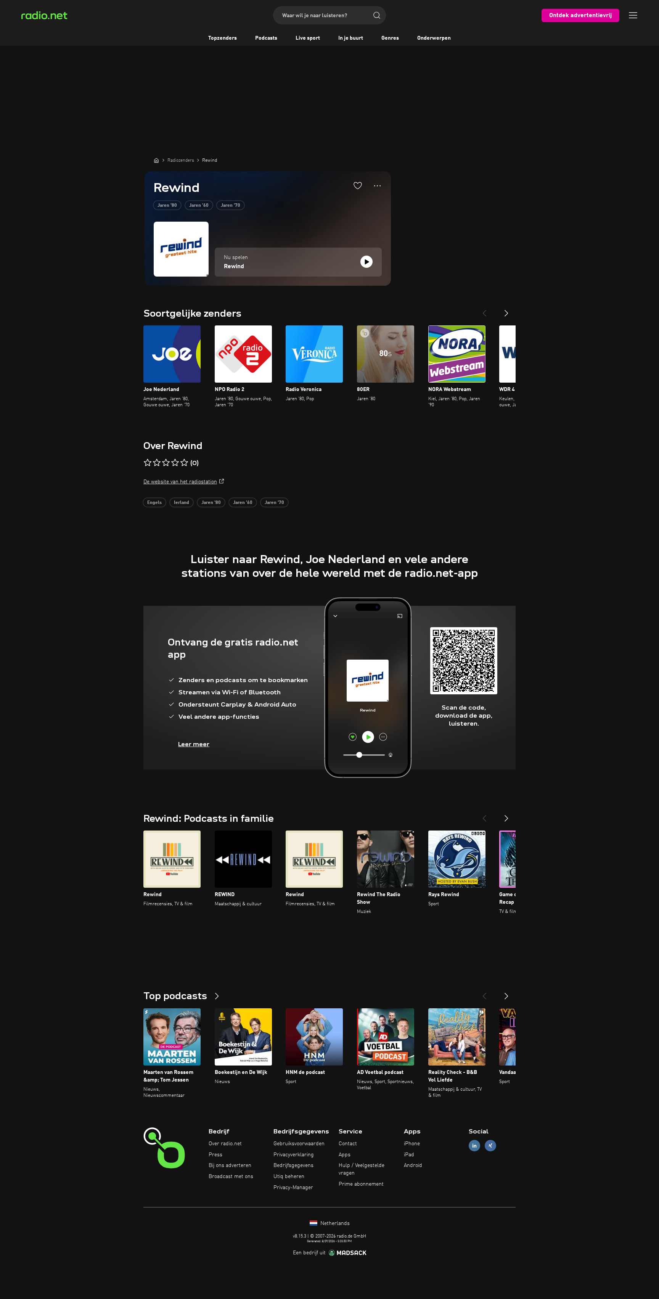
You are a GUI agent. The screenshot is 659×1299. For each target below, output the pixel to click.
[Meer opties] (377, 185)
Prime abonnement (361, 1184)
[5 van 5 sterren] (184, 462)
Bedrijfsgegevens (293, 1165)
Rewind (234, 267)
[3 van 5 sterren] (165, 462)
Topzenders (222, 38)
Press (215, 1154)
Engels (154, 503)
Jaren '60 (199, 205)
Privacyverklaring (293, 1154)
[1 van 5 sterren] (147, 462)
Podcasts (266, 38)
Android (413, 1165)
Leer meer (193, 744)
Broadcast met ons (231, 1176)
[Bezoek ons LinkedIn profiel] (474, 1145)
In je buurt (350, 38)
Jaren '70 (230, 205)
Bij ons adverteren (230, 1165)
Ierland (181, 503)
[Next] (506, 310)
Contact (348, 1143)
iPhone (412, 1143)
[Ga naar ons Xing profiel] (490, 1145)
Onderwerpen (434, 38)
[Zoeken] (376, 15)
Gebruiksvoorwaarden (299, 1143)
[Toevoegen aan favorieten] (358, 185)
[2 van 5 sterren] (156, 462)
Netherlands (334, 1223)
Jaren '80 (167, 205)
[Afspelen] (366, 262)
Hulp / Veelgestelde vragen (361, 1169)
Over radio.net (225, 1143)
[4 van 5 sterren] (175, 462)
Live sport (308, 38)
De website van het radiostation (180, 482)
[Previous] (484, 310)
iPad (409, 1154)
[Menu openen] (633, 15)
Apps (344, 1154)
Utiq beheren (288, 1176)
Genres (390, 38)
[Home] (156, 160)
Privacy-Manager (293, 1187)
